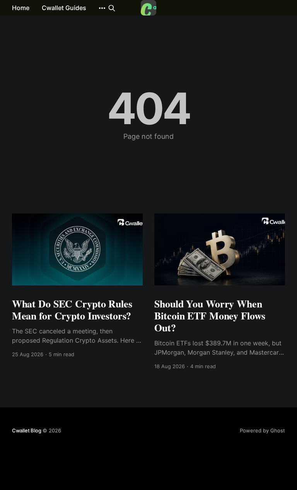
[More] (102, 8)
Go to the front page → (148, 148)
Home (20, 8)
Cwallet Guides (64, 8)
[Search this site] (112, 8)
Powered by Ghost (262, 430)
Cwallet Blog (26, 430)
